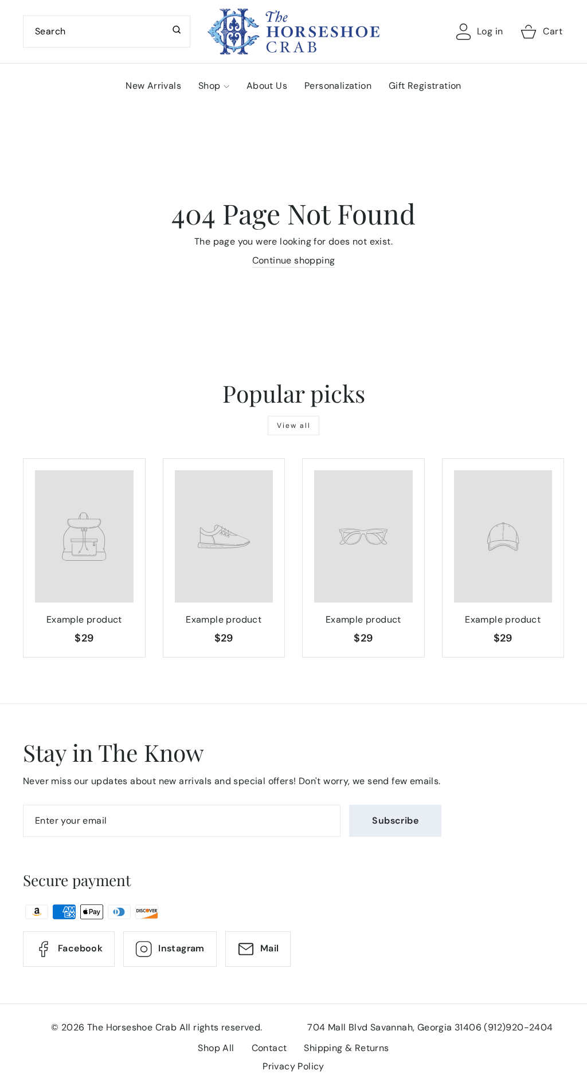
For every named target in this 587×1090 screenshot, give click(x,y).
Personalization (337, 86)
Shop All (216, 1048)
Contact (269, 1048)
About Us (266, 86)
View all (294, 425)
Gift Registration (425, 86)
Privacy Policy (293, 1066)
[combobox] (106, 31)
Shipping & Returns (346, 1048)
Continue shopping (293, 260)
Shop (209, 86)
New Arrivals (153, 86)
